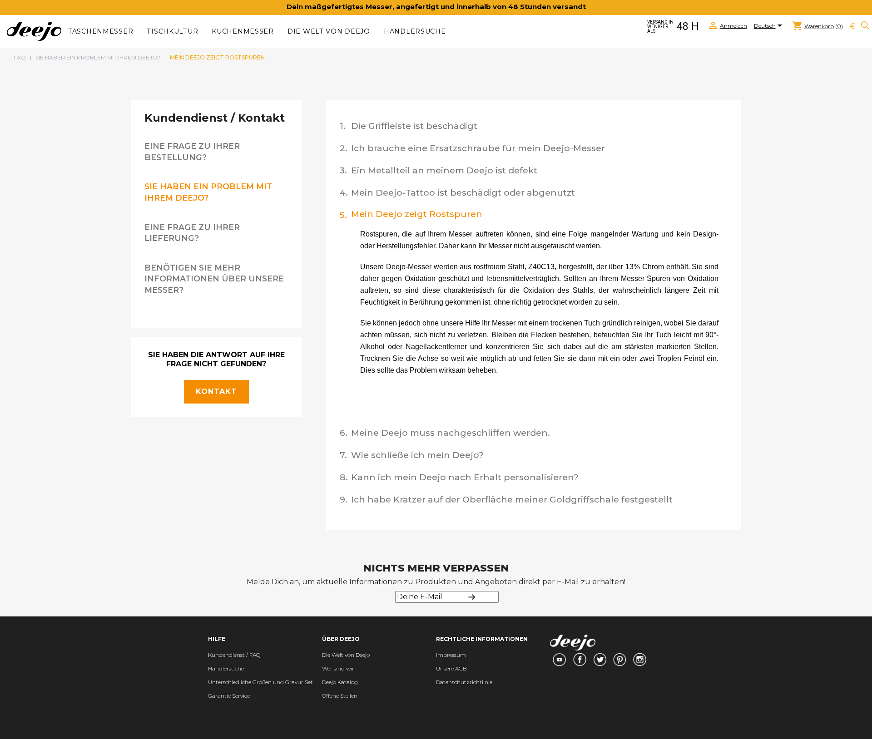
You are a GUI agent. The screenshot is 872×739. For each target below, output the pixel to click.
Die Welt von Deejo (346, 654)
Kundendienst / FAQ (234, 654)
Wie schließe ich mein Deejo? (417, 454)
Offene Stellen (339, 695)
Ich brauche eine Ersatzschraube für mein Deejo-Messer (478, 148)
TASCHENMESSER (100, 31)
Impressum (451, 654)
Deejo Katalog (340, 682)
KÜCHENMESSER (243, 31)
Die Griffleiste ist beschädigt (414, 125)
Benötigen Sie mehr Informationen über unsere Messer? (214, 279)
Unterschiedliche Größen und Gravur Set (260, 682)
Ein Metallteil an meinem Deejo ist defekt (444, 170)
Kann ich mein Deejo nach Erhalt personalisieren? (465, 477)
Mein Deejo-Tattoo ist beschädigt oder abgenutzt (463, 192)
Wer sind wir (338, 668)
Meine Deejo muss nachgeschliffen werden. (450, 432)
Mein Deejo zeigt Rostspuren (416, 213)
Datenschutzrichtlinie (464, 682)
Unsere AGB (451, 668)
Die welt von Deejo (328, 31)
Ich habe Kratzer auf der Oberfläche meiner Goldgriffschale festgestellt (512, 499)
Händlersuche (415, 31)
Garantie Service (229, 695)
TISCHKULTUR (172, 31)
